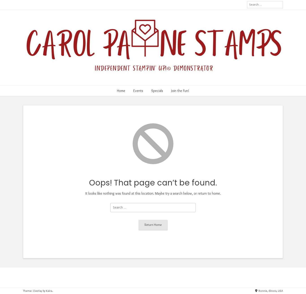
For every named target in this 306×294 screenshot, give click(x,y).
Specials (157, 91)
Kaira (49, 290)
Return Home (153, 225)
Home (121, 91)
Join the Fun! (180, 91)
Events (138, 91)
